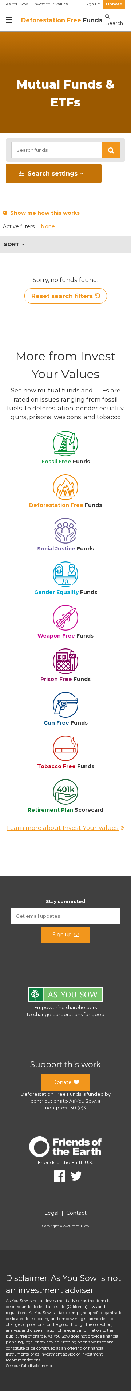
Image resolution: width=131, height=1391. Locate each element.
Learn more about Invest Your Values (63, 827)
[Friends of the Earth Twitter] (73, 1176)
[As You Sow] (65, 996)
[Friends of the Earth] (65, 1147)
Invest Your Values (50, 4)
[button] (111, 150)
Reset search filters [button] (62, 296)
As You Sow (17, 4)
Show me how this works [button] (43, 213)
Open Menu (9, 20)
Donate (114, 4)
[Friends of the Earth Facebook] (57, 1176)
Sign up (92, 4)
